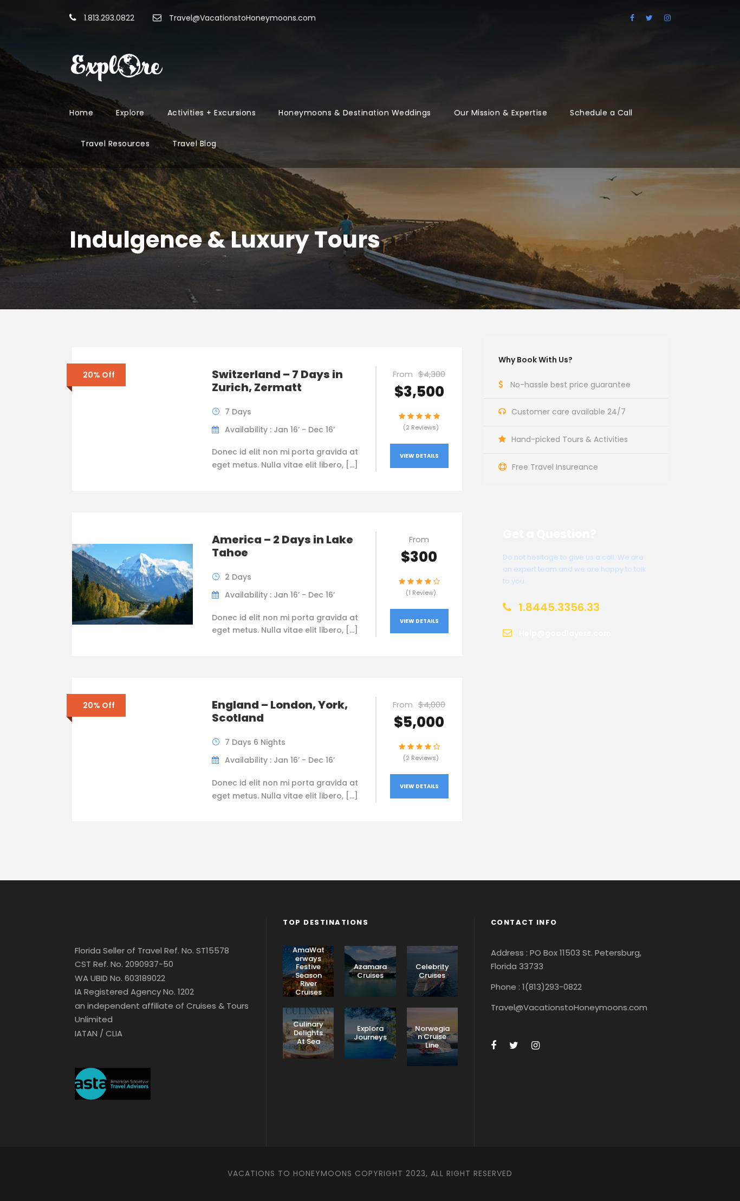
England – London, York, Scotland (280, 711)
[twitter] (649, 17)
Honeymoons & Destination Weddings (354, 112)
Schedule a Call (601, 112)
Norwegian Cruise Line (432, 1036)
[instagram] (667, 17)
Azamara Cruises (370, 971)
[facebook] (632, 17)
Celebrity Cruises (432, 971)
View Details (419, 456)
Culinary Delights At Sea (308, 1032)
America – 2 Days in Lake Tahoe (282, 546)
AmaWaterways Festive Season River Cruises (308, 971)
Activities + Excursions (211, 112)
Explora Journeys (370, 1032)
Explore (130, 112)
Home (81, 112)
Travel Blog (194, 143)
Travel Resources (115, 143)
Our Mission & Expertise (501, 112)
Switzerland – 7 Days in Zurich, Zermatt (277, 381)
